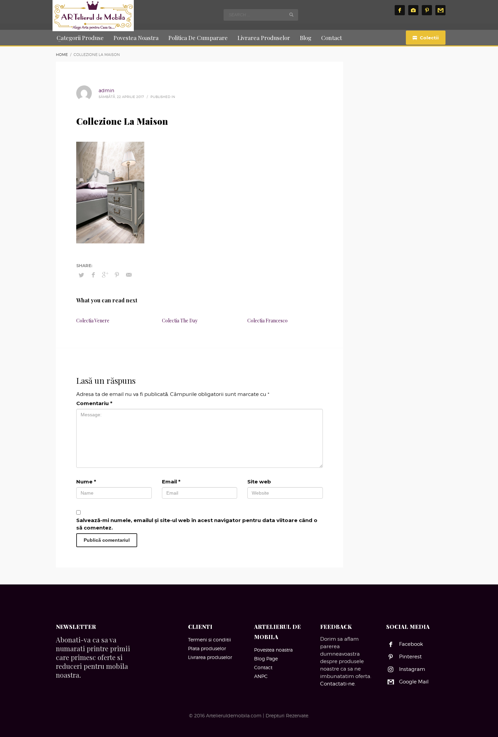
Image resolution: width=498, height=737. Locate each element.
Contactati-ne (337, 684)
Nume (86, 481)
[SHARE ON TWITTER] (81, 275)
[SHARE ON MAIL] (129, 275)
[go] (291, 14)
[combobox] (261, 15)
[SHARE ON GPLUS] (105, 275)
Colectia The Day (180, 320)
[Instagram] (413, 10)
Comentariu (94, 403)
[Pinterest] (427, 10)
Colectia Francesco (267, 320)
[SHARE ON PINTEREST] (117, 275)
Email (171, 481)
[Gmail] (440, 10)
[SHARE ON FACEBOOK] (93, 275)
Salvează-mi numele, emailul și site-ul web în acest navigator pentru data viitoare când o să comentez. (196, 524)
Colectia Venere (92, 320)
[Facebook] (400, 10)
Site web (259, 481)
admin (106, 90)
